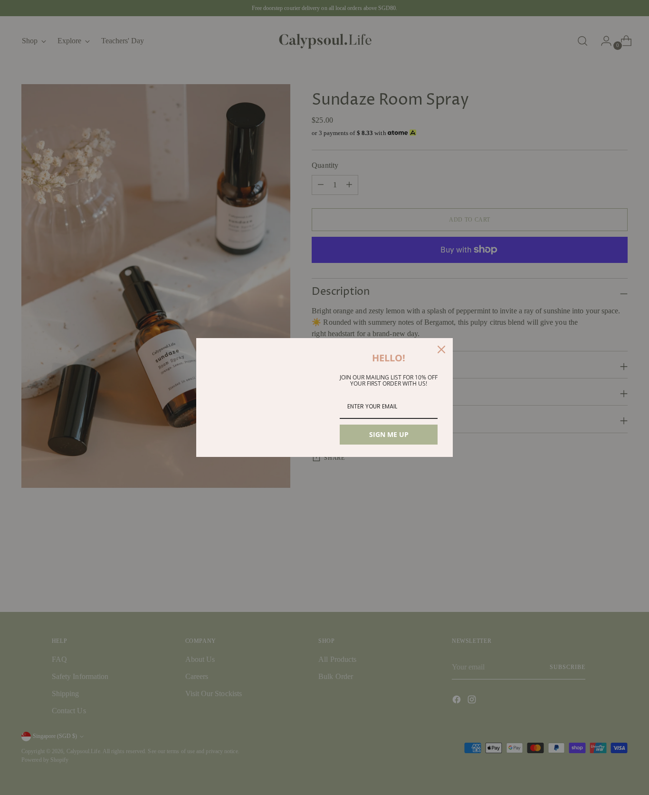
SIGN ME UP (389, 434)
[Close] (441, 349)
